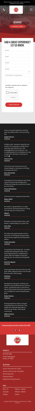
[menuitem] (17, 368)
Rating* (7, 69)
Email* (7, 56)
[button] (31, 9)
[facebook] (15, 330)
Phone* (7, 63)
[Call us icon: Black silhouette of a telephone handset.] (4, 10)
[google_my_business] (19, 330)
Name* (7, 50)
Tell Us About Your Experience (13, 75)
